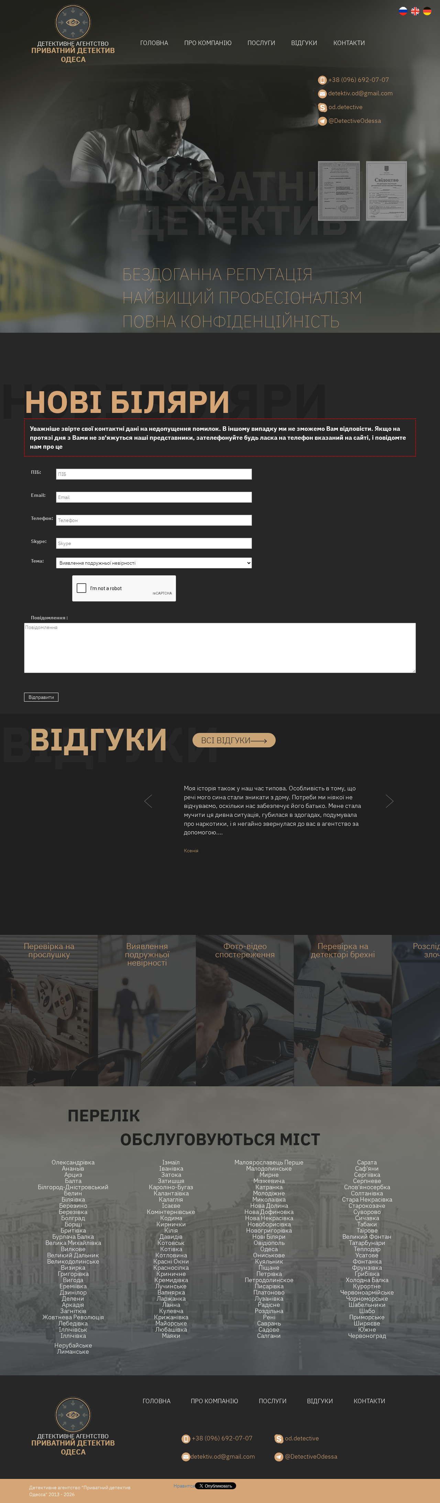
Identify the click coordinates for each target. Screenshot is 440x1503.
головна (154, 43)
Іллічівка (73, 1336)
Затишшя (171, 1181)
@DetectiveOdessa (354, 121)
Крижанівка (171, 1317)
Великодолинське (73, 1261)
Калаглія (171, 1199)
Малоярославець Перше (269, 1162)
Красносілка (171, 1268)
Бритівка (73, 1230)
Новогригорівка (269, 1230)
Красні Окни (171, 1261)
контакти (349, 43)
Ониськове (269, 1255)
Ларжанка (171, 1299)
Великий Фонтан (367, 1237)
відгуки (304, 43)
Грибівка (367, 1274)
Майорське (171, 1323)
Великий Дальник (73, 1255)
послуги (261, 43)
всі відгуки (226, 740)
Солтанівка (367, 1193)
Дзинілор (73, 1292)
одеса (73, 52)
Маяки (171, 1336)
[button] (148, 815)
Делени (73, 1299)
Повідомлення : (49, 618)
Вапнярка (171, 1292)
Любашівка (171, 1329)
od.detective (345, 107)
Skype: (39, 541)
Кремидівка (171, 1280)
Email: (38, 495)
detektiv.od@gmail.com (360, 93)
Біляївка (73, 1199)
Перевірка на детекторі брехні (343, 950)
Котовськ (171, 1243)
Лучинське (171, 1286)
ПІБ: (36, 472)
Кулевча (171, 1311)
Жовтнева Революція (73, 1317)
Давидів (171, 1237)
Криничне (171, 1274)
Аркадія (73, 1305)
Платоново (269, 1292)
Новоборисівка (269, 1224)
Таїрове (367, 1230)
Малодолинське (269, 1168)
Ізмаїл (171, 1162)
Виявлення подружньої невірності (147, 954)
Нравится (184, 1486)
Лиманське (73, 1352)
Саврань (269, 1323)
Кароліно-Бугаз (171, 1187)
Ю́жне (367, 1329)
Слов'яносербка (367, 1187)
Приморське (367, 1317)
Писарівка (269, 1286)
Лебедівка (73, 1323)
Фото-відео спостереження (245, 950)
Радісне (269, 1305)
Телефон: (42, 518)
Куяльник (269, 1261)
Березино (73, 1206)
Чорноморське (367, 1299)
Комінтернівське (171, 1212)
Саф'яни (367, 1168)
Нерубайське (73, 1345)
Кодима (171, 1218)
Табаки (367, 1224)
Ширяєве (367, 1323)
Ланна (171, 1305)
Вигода (73, 1280)
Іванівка (171, 1168)
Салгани (269, 1336)
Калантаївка (171, 1193)
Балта (73, 1181)
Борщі (73, 1224)
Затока (171, 1175)
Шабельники (367, 1305)
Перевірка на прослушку (49, 950)
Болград (73, 1218)
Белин (73, 1193)
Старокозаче (367, 1206)
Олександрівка (73, 1162)
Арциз (73, 1175)
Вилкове (73, 1249)
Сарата (367, 1162)
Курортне (367, 1286)
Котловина (171, 1255)
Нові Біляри (269, 1237)
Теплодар (367, 1249)
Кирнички (171, 1224)
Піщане (268, 1268)
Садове (268, 1329)
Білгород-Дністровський (73, 1187)
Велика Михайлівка (73, 1243)
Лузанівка (269, 1299)
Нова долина (269, 1206)
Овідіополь (269, 1243)
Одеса (269, 1249)
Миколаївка (269, 1199)
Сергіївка (367, 1175)
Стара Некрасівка (367, 1199)
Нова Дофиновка (269, 1212)
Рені (269, 1317)
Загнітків (73, 1311)
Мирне (269, 1175)
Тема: (37, 561)
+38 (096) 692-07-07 (358, 80)
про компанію (208, 43)
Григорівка (73, 1274)
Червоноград (367, 1336)
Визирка (73, 1268)
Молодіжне (269, 1193)
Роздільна (269, 1311)
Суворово (367, 1212)
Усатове (366, 1255)
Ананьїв (73, 1168)
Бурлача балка (73, 1237)
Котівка (171, 1249)
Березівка (73, 1212)
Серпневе (367, 1181)
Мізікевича (269, 1181)
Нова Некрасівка (269, 1218)
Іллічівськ (73, 1329)
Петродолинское (269, 1280)
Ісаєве (171, 1206)
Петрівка (269, 1274)
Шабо (367, 1311)
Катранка (269, 1187)
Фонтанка (367, 1261)
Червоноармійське (367, 1292)
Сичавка (367, 1218)
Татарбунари (367, 1243)
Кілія (171, 1230)
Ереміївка (73, 1286)
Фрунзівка (367, 1268)
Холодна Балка (367, 1280)
